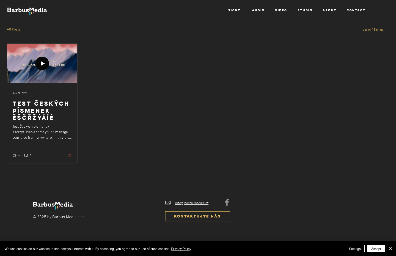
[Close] (390, 248)
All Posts (14, 29)
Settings (355, 248)
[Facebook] (227, 202)
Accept (376, 248)
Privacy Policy (181, 248)
